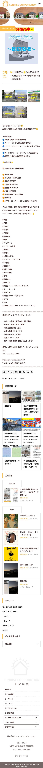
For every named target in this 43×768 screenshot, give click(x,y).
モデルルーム (12, 708)
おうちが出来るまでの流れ (12, 607)
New (12, 510)
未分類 (4, 630)
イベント (7, 616)
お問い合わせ (9, 727)
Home (9, 689)
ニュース (21, 379)
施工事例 (10, 713)
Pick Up (12, 483)
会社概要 (10, 694)
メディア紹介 (9, 722)
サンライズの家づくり (13, 717)
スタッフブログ (8, 626)
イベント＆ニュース (7, 28)
